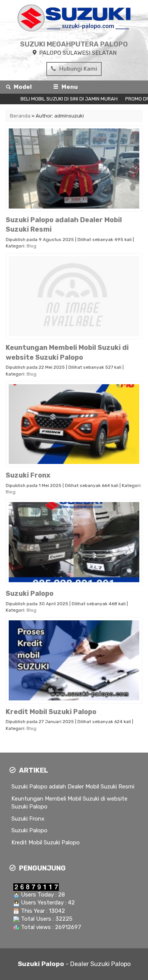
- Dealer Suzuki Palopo (74, 964)
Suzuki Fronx (27, 818)
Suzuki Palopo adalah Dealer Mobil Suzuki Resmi (72, 786)
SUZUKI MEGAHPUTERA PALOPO (74, 44)
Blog (31, 246)
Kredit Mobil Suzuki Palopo (45, 842)
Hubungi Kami (77, 68)
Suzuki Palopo (29, 830)
